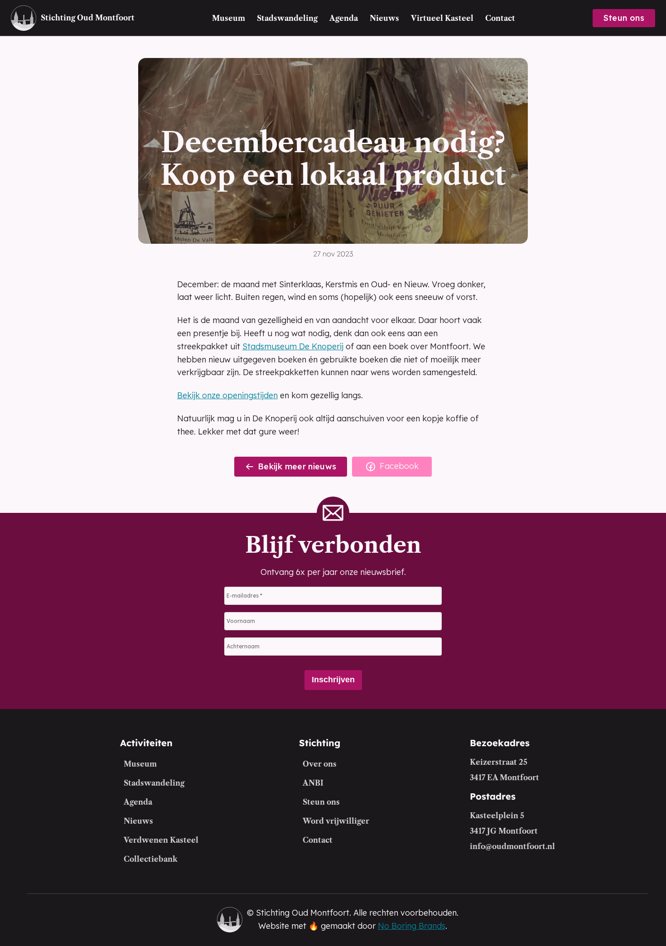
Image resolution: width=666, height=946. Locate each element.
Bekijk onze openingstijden (227, 395)
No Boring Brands (411, 926)
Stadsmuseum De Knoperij (292, 346)
